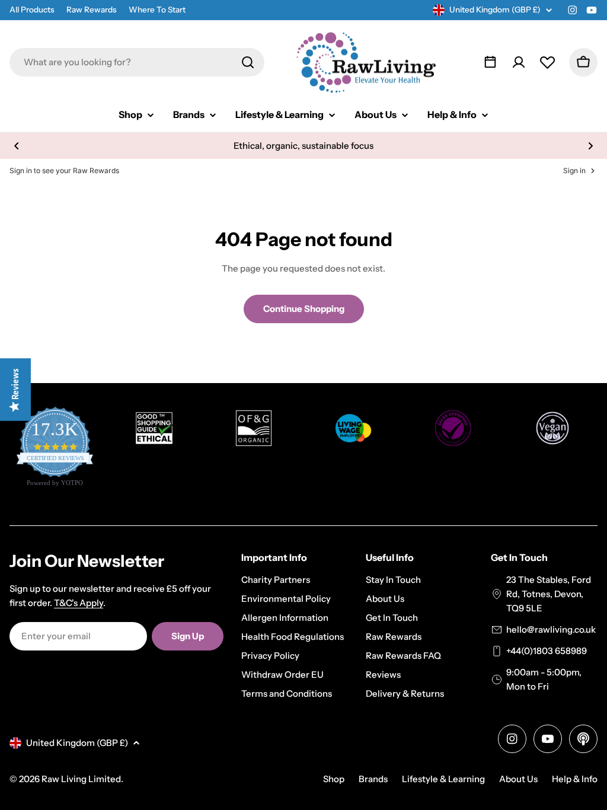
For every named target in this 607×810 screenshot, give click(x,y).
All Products (32, 9)
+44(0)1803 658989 (546, 650)
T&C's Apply (78, 602)
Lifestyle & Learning (443, 779)
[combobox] (136, 62)
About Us (518, 779)
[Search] (248, 62)
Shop (333, 779)
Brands (373, 779)
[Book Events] (490, 62)
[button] (16, 146)
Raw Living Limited (81, 779)
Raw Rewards (91, 9)
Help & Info (575, 779)
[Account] (519, 62)
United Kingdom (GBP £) (495, 9)
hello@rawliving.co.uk (551, 629)
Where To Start (157, 9)
